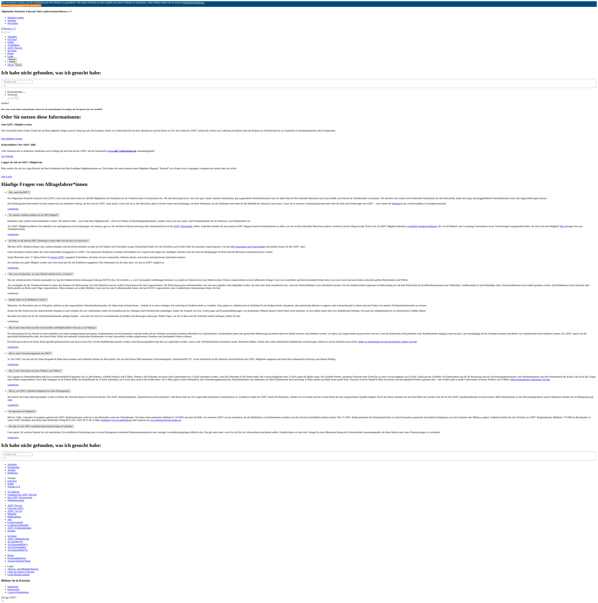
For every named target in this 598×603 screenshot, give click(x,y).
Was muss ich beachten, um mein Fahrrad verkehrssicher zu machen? (41, 274)
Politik (10, 42)
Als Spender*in (15, 541)
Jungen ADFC (57, 257)
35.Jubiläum (13, 45)
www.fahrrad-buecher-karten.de (165, 420)
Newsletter (12, 23)
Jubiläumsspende (15, 500)
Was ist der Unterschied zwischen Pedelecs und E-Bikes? (35, 371)
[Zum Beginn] (2, 601)
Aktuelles (12, 36)
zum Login (6, 176)
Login (10, 56)
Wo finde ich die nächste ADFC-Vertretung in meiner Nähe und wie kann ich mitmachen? (48, 241)
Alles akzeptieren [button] (32, 5)
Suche (10, 64)
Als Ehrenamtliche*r (17, 544)
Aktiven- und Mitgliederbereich (22, 569)
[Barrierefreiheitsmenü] (2, 32)
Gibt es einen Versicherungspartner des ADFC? (30, 353)
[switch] (24, 92)
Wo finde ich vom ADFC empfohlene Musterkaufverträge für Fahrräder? (41, 426)
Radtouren (12, 473)
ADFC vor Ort (14, 511)
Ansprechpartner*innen (19, 561)
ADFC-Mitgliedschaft (18, 539)
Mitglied (396, 203)
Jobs (9, 519)
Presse (10, 53)
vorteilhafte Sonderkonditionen (422, 226)
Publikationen (14, 516)
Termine (11, 470)
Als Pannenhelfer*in (17, 550)
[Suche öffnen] (5, 32)
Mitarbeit (11, 514)
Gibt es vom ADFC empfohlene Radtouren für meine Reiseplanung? (39, 391)
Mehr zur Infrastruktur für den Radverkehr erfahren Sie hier (387, 341)
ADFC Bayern (14, 48)
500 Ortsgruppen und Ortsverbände (247, 246)
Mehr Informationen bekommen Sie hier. (530, 379)
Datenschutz (13, 589)
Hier (562, 226)
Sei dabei (12, 50)
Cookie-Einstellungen (18, 592)
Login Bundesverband (18, 574)
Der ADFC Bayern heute (19, 497)
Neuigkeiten (13, 467)
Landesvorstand (15, 522)
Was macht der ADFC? (19, 192)
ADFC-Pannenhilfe (183, 226)
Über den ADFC (15, 508)
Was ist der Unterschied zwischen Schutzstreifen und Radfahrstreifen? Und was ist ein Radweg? (52, 328)
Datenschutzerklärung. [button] (194, 2)
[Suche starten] (5, 85)
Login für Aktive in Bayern (20, 571)
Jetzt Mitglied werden (11, 138)
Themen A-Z (13, 486)
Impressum (12, 586)
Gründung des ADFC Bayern (22, 494)
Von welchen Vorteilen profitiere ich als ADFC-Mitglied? (33, 215)
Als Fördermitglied (16, 547)
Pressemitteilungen (16, 558)
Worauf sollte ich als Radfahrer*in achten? (28, 300)
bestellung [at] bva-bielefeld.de (116, 420)
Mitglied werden (15, 17)
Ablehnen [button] (6, 5)
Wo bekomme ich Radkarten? (22, 411)
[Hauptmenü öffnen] (8, 32)
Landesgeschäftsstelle (18, 525)
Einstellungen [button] (17, 5)
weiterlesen (13, 209)
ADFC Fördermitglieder (19, 528)
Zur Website (7, 156)
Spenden (11, 20)
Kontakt (11, 530)
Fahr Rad (12, 39)
